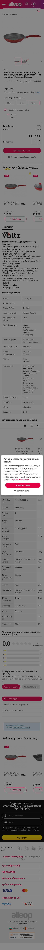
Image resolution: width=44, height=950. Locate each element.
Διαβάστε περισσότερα (20, 479)
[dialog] (22, 475)
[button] (22, 491)
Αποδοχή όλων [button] (23, 485)
